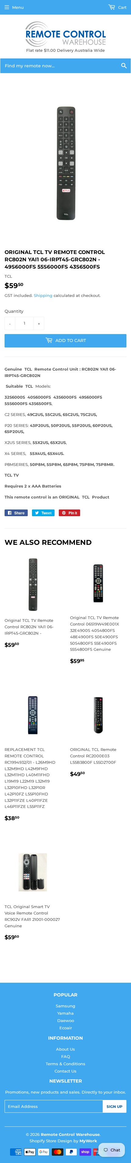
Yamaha (65, 1013)
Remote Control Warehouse (70, 1134)
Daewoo (65, 1020)
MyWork (88, 1140)
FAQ (65, 1056)
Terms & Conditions (65, 1063)
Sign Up (114, 1106)
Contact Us (65, 1071)
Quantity (14, 311)
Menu (18, 7)
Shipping (43, 295)
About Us (65, 1049)
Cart (121, 7)
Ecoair (65, 1027)
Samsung (65, 1005)
